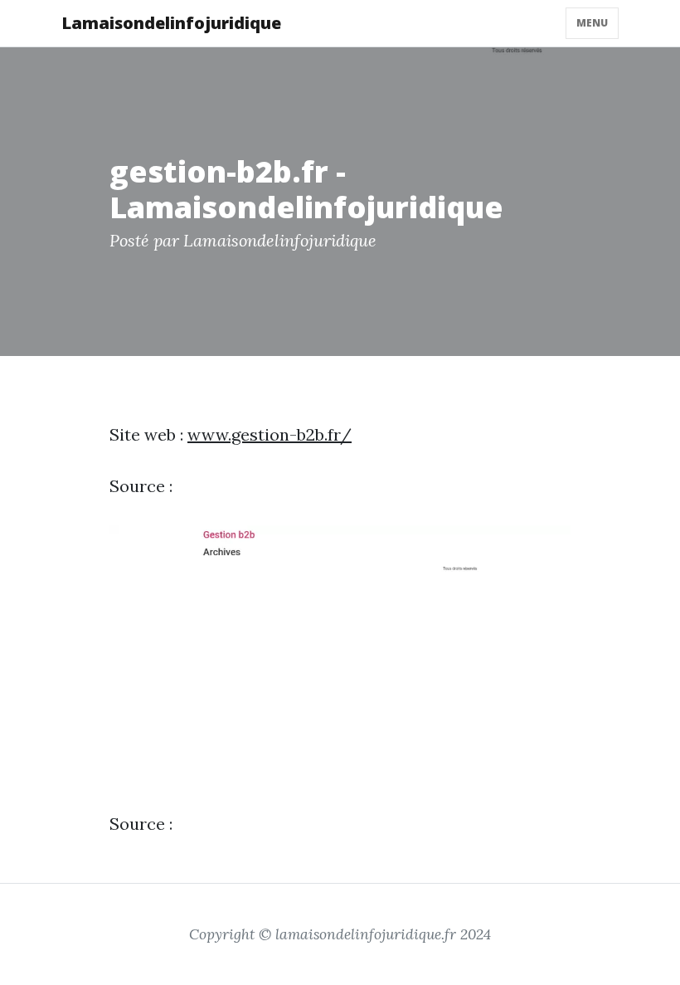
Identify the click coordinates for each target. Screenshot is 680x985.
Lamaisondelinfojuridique (171, 23)
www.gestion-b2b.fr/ (269, 434)
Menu (592, 23)
